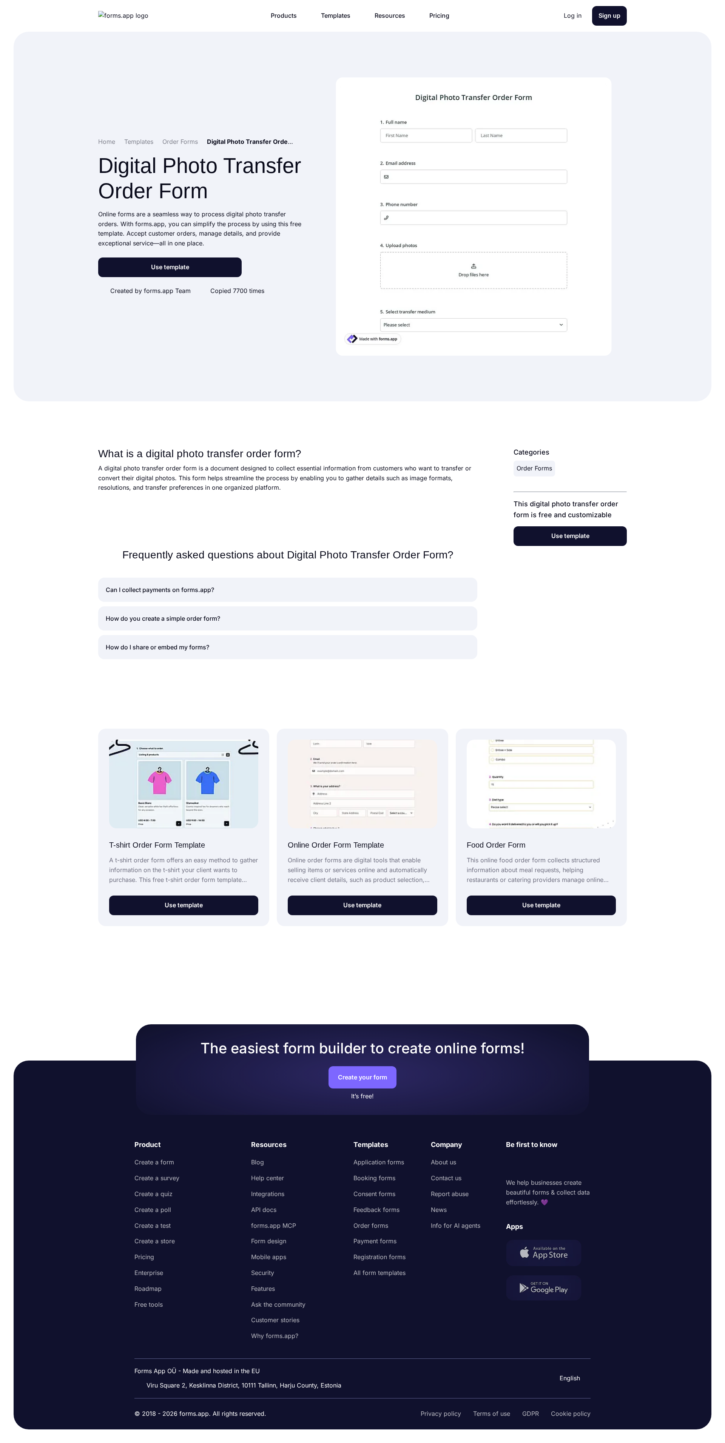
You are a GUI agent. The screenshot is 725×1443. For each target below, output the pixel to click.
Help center (267, 1178)
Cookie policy (571, 1413)
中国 (565, 1357)
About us (443, 1162)
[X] (545, 1164)
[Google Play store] (548, 1289)
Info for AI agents (455, 1225)
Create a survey (156, 1178)
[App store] (548, 1254)
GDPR (530, 1413)
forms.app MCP (273, 1225)
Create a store (154, 1241)
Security (262, 1272)
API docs (263, 1209)
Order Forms (534, 468)
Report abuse (450, 1194)
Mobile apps (268, 1257)
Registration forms (379, 1257)
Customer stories (275, 1320)
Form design (268, 1241)
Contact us (446, 1178)
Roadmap (148, 1288)
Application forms (378, 1162)
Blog (257, 1162)
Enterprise (148, 1272)
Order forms (370, 1225)
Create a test (152, 1225)
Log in (573, 15)
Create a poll (152, 1209)
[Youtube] (562, 1164)
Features (263, 1288)
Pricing (144, 1257)
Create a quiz (153, 1194)
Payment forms (374, 1241)
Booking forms (374, 1178)
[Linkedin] (512, 1164)
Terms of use (491, 1413)
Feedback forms (376, 1209)
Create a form (154, 1162)
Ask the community (278, 1304)
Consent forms (374, 1194)
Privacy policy (441, 1413)
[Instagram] (529, 1164)
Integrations (267, 1194)
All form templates (379, 1272)
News (439, 1209)
